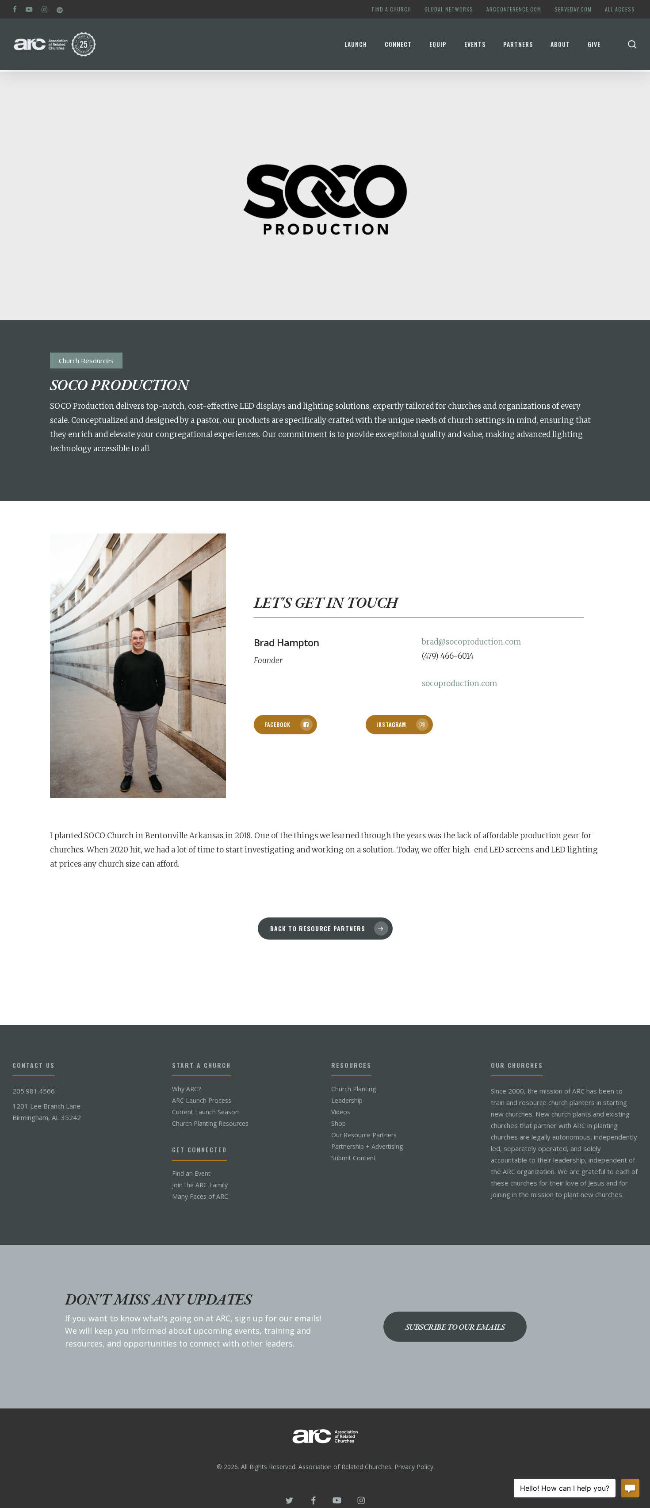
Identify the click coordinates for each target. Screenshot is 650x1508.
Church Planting (353, 1089)
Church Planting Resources (210, 1124)
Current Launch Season (205, 1112)
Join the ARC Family (200, 1185)
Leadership (347, 1101)
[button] (285, 724)
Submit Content (353, 1158)
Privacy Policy (413, 1466)
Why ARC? (186, 1089)
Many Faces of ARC (200, 1197)
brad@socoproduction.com (471, 642)
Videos (340, 1112)
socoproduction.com (459, 683)
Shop (338, 1124)
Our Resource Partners (364, 1135)
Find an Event (191, 1174)
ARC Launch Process (201, 1101)
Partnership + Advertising (367, 1147)
